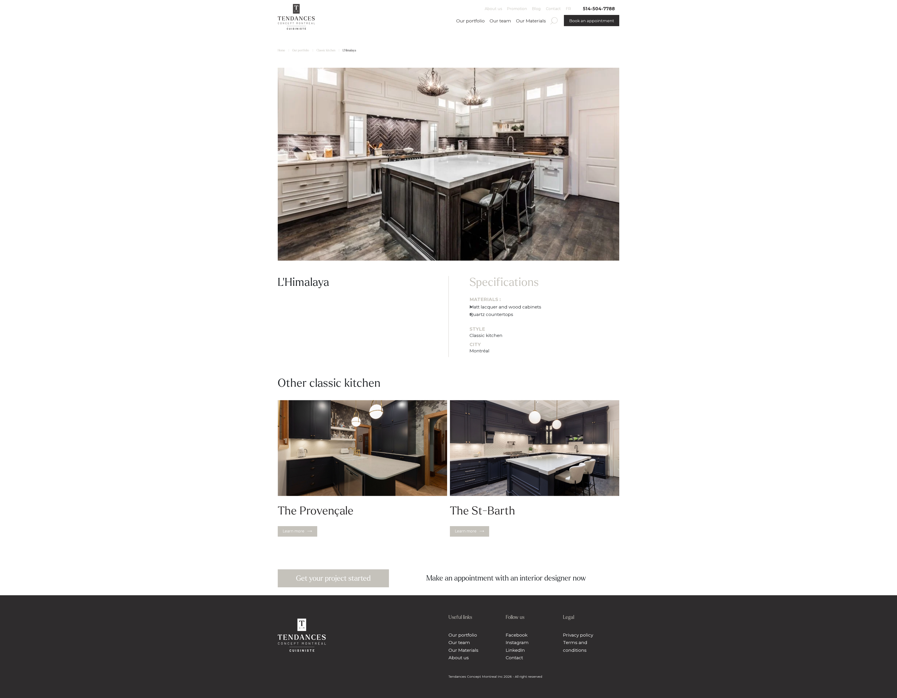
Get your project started (333, 578)
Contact (553, 9)
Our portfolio (470, 21)
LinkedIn (515, 650)
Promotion (517, 9)
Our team (500, 21)
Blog (536, 9)
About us (493, 9)
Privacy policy (578, 635)
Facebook (516, 635)
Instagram (517, 642)
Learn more (293, 531)
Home (281, 50)
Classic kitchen (326, 50)
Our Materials (531, 21)
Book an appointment (591, 20)
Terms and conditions (575, 646)
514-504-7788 (599, 8)
